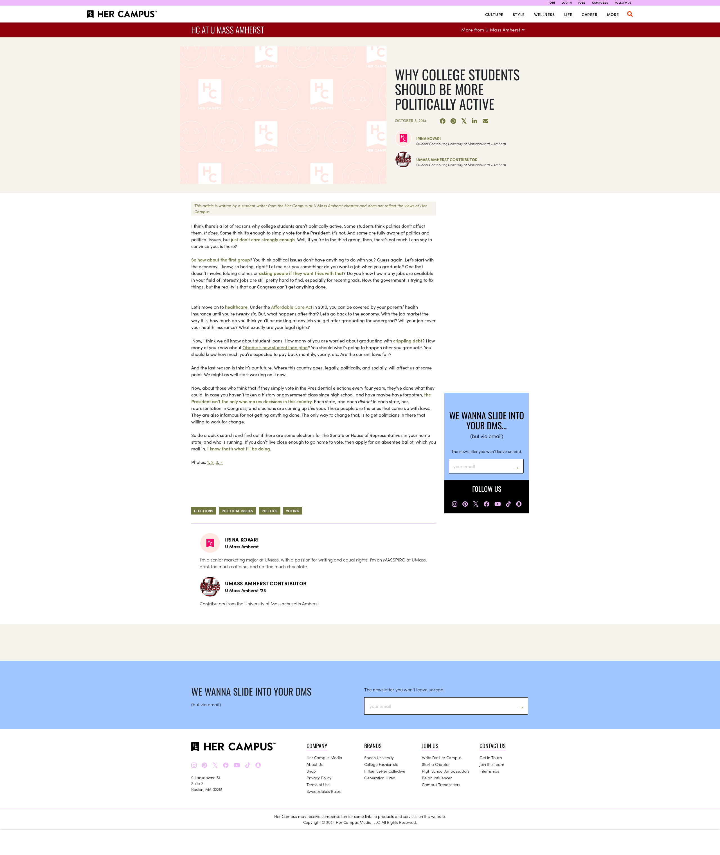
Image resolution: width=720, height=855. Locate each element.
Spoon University (379, 757)
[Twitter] (464, 121)
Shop (311, 771)
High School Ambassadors (445, 771)
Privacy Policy (319, 777)
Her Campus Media (324, 757)
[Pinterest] (453, 121)
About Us (315, 764)
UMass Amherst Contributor (447, 159)
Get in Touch (491, 757)
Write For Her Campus (442, 757)
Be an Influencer (437, 777)
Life (568, 14)
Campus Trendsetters (441, 784)
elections (203, 510)
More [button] (613, 14)
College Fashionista (381, 764)
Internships (489, 771)
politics (270, 510)
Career (590, 14)
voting (293, 510)
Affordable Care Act (291, 307)
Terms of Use (318, 784)
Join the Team (492, 764)
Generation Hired (379, 777)
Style (519, 14)
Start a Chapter (436, 764)
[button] (630, 14)
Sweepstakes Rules (324, 791)
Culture (494, 14)
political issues (237, 510)
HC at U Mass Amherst (227, 29)
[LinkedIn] (475, 121)
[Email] (485, 121)
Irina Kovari (428, 138)
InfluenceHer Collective (384, 771)
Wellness (544, 14)
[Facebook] (443, 121)
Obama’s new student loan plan (275, 347)
